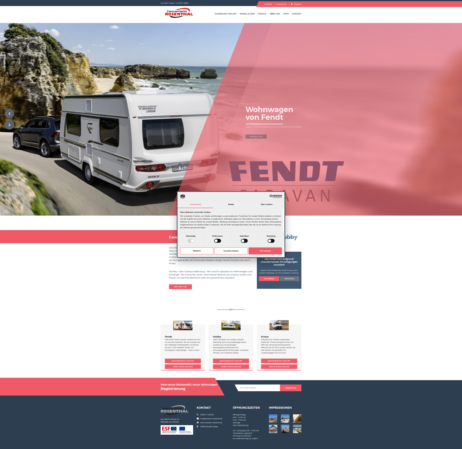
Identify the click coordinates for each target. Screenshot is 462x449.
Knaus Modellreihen (279, 367)
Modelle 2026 (247, 14)
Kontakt (296, 14)
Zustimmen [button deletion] (269, 279)
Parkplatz (297, 4)
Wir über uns (180, 287)
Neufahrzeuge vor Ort (183, 361)
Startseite (268, 4)
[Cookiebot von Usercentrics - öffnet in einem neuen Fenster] (271, 196)
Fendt (168, 336)
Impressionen (281, 4)
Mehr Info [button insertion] (289, 279)
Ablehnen (197, 251)
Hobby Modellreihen (231, 367)
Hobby (217, 336)
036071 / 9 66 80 (207, 415)
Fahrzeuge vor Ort (225, 14)
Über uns (275, 14)
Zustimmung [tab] (195, 204)
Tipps (286, 14)
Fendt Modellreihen (183, 367)
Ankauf (262, 14)
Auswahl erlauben (231, 251)
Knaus (265, 336)
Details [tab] (231, 204)
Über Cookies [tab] (267, 204)
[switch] (217, 241)
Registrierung (290, 388)
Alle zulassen (265, 251)
